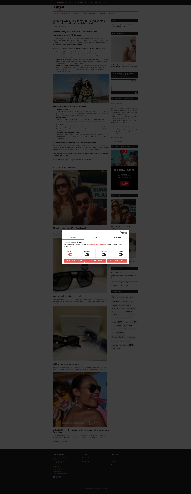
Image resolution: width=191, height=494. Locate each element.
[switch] (87, 254)
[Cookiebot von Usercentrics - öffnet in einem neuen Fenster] (120, 232)
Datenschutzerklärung (96, 244)
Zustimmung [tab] (73, 237)
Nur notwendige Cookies (74, 260)
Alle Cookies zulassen (117, 260)
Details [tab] (95, 237)
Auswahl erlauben (95, 260)
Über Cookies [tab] (117, 237)
